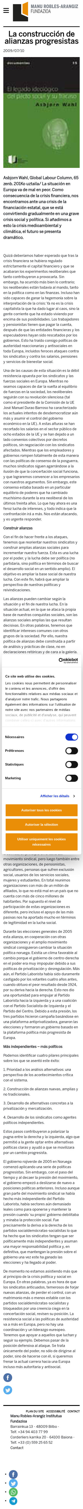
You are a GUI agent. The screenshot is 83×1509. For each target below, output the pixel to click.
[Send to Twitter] (7, 1390)
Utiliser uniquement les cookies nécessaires (41, 841)
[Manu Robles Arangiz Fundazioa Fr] (46, 11)
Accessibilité (55, 1411)
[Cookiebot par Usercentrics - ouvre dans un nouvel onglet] (59, 661)
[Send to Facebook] (7, 1377)
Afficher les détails (54, 796)
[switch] (71, 750)
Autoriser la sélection (41, 824)
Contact (74, 1411)
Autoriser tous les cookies (41, 810)
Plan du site (35, 1411)
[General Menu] (7, 11)
